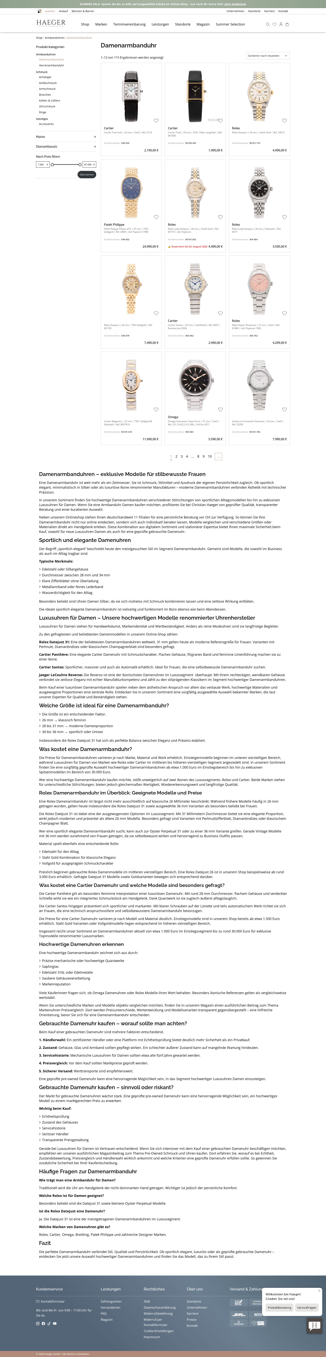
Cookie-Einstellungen (159, 1331)
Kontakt (283, 11)
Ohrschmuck (47, 106)
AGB (147, 1301)
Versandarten (110, 1307)
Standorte (254, 11)
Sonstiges (42, 119)
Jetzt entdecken (235, 4)
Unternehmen (235, 11)
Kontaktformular (53, 1301)
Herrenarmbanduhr (51, 65)
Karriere (269, 11)
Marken (101, 24)
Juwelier (50, 11)
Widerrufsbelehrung (158, 1313)
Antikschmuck (48, 83)
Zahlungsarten (111, 1301)
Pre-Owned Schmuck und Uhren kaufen (176, 1153)
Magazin (203, 24)
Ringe (42, 112)
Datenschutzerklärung (160, 1307)
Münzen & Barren (83, 11)
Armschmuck (47, 89)
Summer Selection (230, 24)
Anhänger (45, 77)
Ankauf (63, 11)
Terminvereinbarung (129, 24)
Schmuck (42, 72)
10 (210, 456)
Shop (85, 24)
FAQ (103, 1313)
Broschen (45, 94)
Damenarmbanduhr (51, 59)
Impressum (152, 1337)
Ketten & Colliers (49, 100)
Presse (191, 1319)
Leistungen (160, 24)
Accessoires (46, 124)
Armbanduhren (55, 38)
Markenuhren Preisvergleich (61, 1010)
